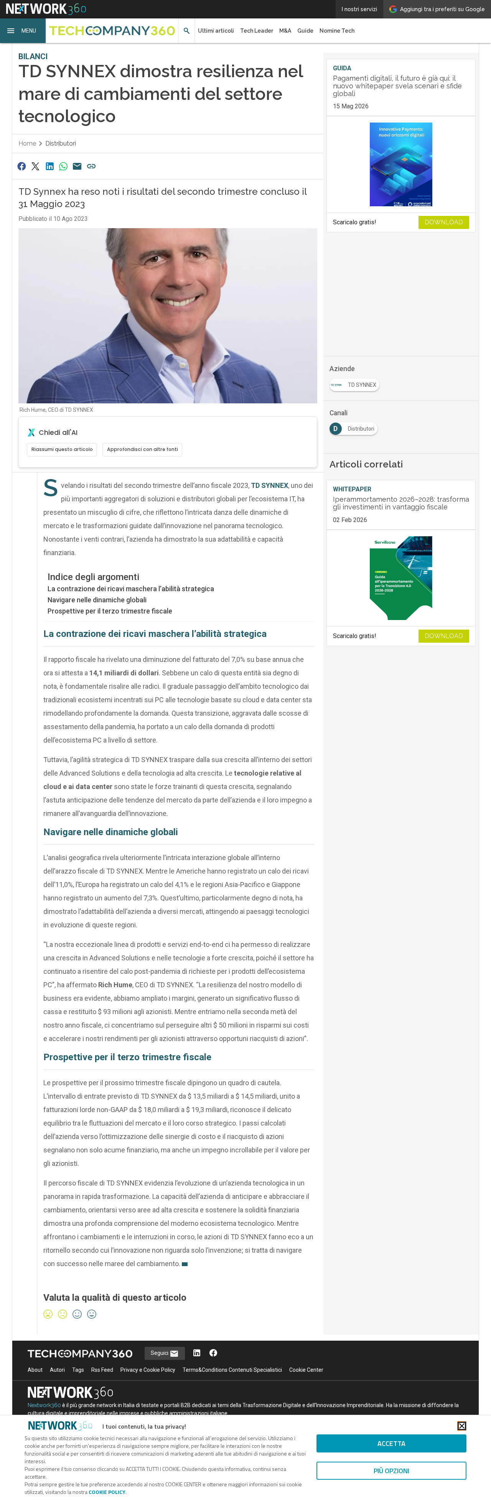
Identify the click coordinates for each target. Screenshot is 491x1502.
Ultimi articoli (216, 31)
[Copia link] (91, 166)
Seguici (160, 1353)
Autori (57, 1370)
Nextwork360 (44, 1405)
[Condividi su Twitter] (35, 166)
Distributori (60, 143)
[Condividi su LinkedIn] (49, 166)
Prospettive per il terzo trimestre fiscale (110, 611)
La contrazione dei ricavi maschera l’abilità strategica (131, 589)
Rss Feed (102, 1370)
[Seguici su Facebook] (213, 1353)
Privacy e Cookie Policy (147, 1370)
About (35, 1370)
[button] (23, 30)
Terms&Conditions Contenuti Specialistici (232, 1370)
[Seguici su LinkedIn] (196, 1353)
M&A (285, 31)
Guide (305, 31)
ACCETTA (391, 1443)
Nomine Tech (337, 31)
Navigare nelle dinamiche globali (97, 600)
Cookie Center (306, 1370)
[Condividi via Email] (77, 166)
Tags (78, 1370)
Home (27, 143)
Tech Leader (256, 31)
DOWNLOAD (444, 222)
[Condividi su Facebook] (21, 166)
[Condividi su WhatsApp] (63, 166)
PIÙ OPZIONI (391, 1471)
